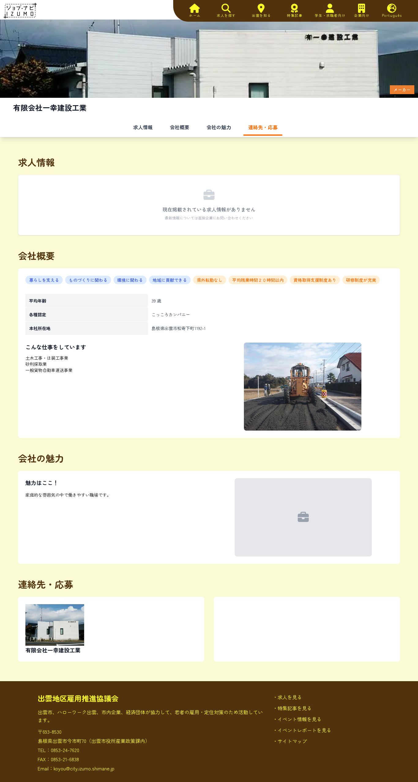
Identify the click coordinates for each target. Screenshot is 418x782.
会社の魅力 (219, 127)
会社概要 (179, 127)
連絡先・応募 (263, 127)
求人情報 (143, 127)
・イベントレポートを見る (302, 730)
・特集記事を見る (292, 708)
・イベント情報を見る (297, 719)
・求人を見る (287, 697)
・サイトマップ (290, 741)
